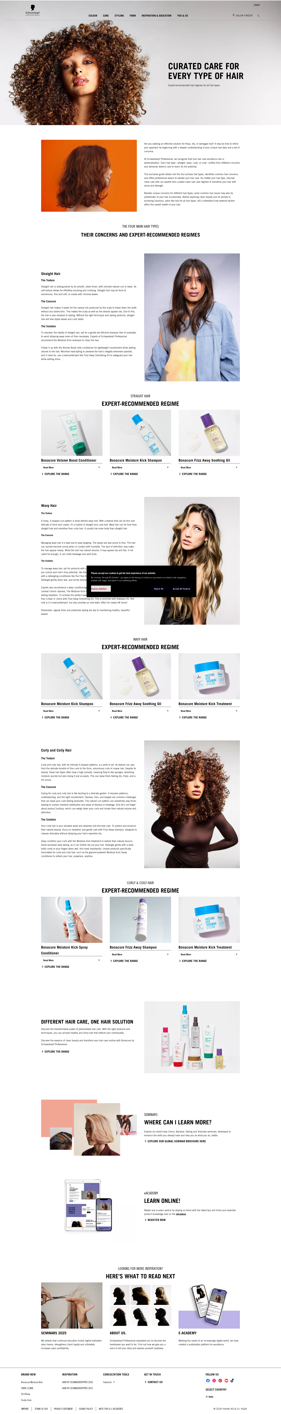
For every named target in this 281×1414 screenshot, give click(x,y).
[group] (140, 444)
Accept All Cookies (181, 589)
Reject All (158, 589)
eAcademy (181, 1214)
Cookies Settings (98, 588)
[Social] (208, 1380)
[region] (141, 581)
